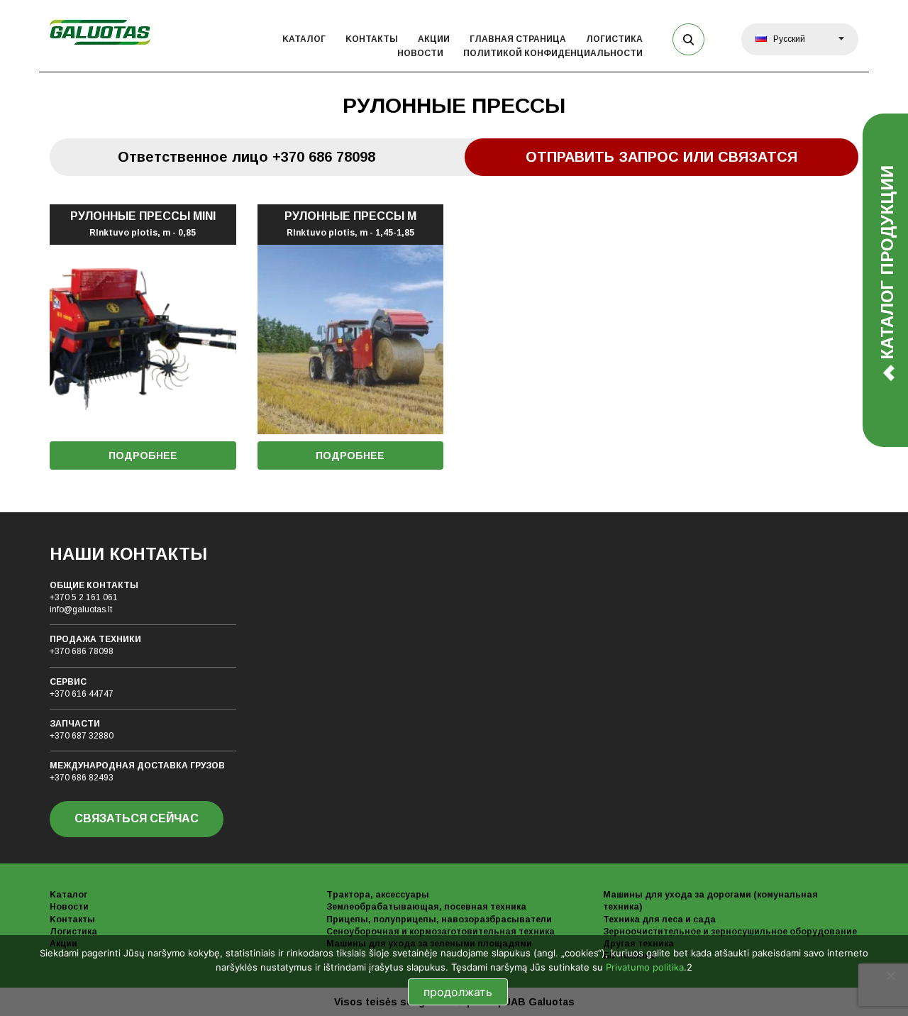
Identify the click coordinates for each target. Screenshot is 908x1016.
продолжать (457, 992)
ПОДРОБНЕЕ (143, 455)
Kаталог (304, 39)
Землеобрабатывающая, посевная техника (426, 907)
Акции (434, 39)
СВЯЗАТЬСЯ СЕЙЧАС (136, 818)
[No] (890, 975)
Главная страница (518, 39)
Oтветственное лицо (246, 157)
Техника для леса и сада (659, 919)
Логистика (614, 39)
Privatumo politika (645, 967)
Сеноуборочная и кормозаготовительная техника (440, 932)
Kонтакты (371, 39)
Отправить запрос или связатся (661, 157)
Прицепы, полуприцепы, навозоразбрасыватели (439, 919)
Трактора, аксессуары (377, 895)
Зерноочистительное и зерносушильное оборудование (730, 932)
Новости (420, 53)
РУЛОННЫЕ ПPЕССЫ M (350, 224)
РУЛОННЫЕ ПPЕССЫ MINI (143, 224)
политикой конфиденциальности (553, 53)
